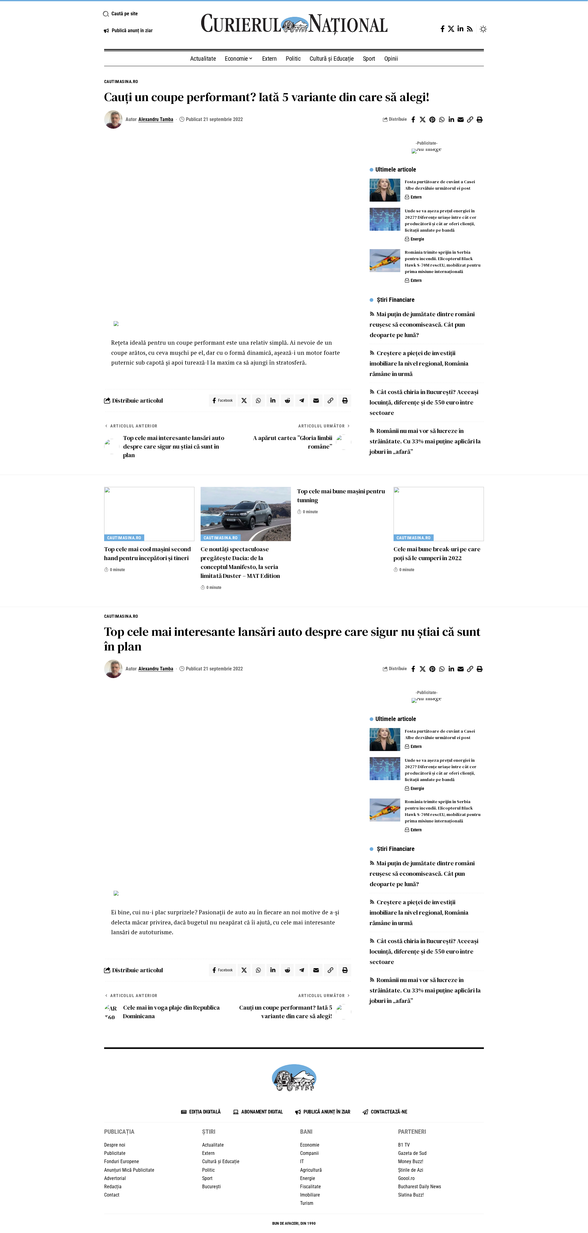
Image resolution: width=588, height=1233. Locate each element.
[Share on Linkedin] (451, 119)
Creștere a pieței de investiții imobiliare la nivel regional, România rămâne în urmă (419, 363)
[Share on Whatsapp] (441, 119)
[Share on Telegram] (301, 400)
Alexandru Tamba (155, 119)
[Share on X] (422, 119)
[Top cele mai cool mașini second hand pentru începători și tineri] (149, 514)
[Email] (460, 119)
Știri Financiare (396, 299)
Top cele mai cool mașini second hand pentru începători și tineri (147, 553)
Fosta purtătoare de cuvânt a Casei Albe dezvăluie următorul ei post (440, 185)
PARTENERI (412, 1131)
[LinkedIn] (460, 29)
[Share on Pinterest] (432, 119)
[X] (451, 29)
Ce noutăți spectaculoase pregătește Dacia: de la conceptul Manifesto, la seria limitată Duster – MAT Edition (240, 562)
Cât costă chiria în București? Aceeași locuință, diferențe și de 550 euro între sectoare (424, 402)
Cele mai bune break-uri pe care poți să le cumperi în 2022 (437, 553)
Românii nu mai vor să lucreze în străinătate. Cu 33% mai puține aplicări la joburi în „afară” (425, 441)
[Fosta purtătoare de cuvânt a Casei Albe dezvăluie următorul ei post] (385, 190)
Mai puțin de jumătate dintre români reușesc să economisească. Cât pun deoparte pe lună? (422, 324)
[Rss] (470, 29)
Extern (416, 197)
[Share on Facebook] (413, 119)
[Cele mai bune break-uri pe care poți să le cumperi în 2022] (439, 514)
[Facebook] (442, 29)
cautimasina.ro (121, 81)
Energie (417, 239)
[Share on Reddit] (287, 400)
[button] (145, 13)
